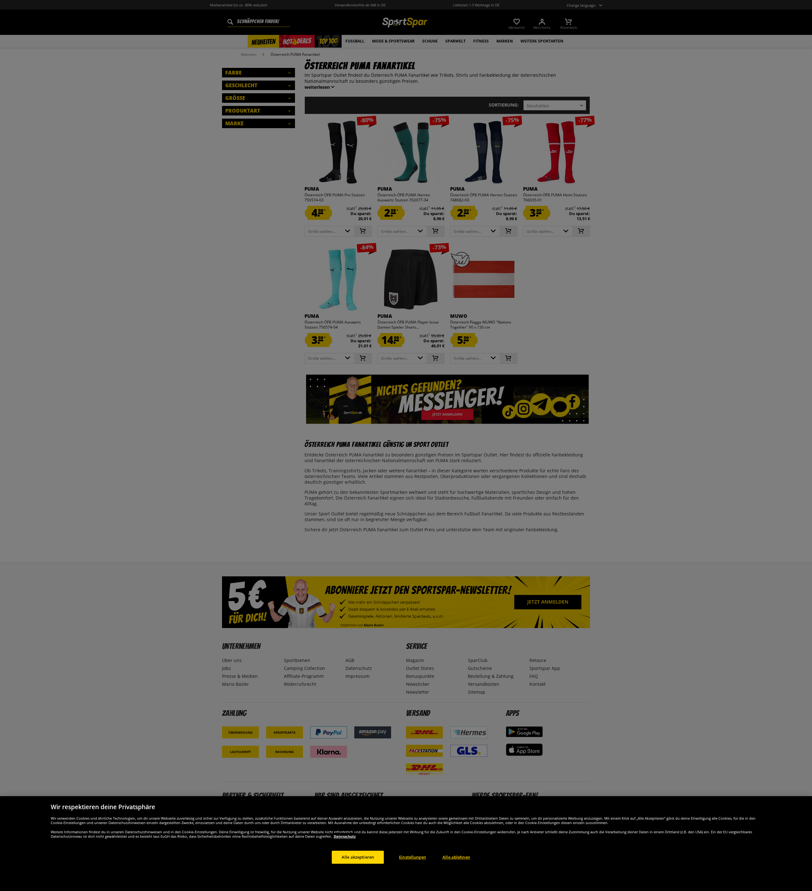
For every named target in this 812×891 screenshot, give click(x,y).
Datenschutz (345, 836)
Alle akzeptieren (358, 857)
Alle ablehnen (456, 857)
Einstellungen (412, 857)
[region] (406, 843)
